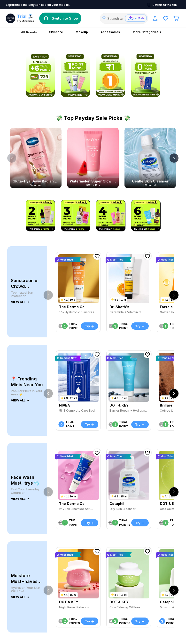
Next (170, 157)
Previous (8, 157)
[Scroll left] (48, 295)
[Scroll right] (174, 295)
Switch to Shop (65, 18)
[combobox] (124, 18)
